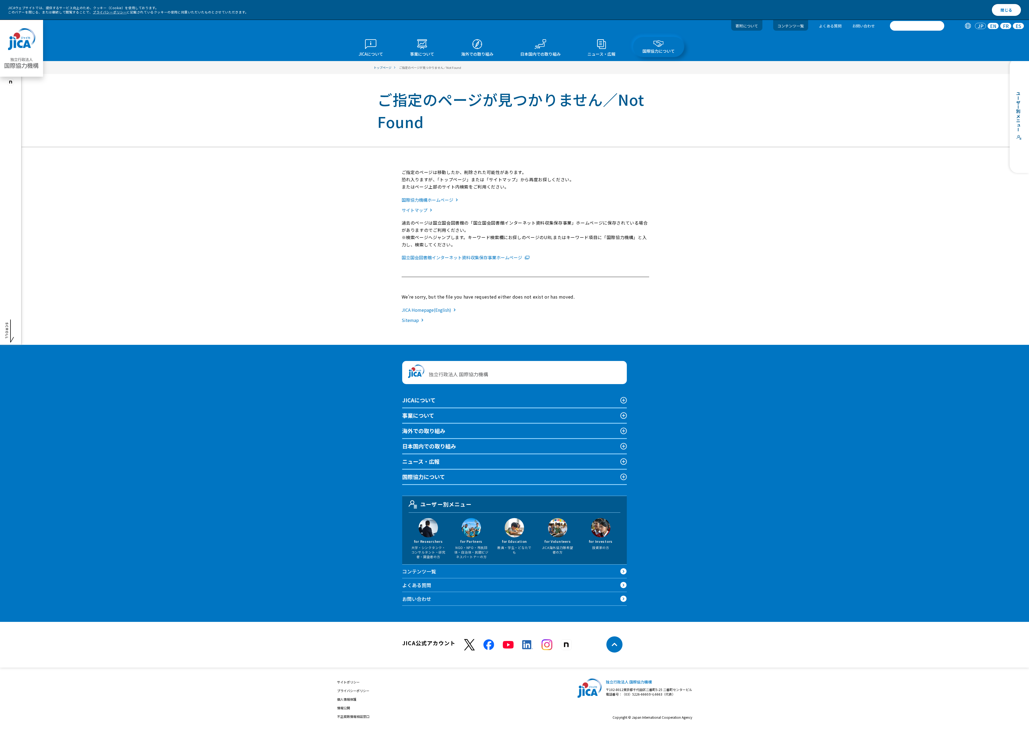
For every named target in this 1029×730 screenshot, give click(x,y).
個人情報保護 (346, 699)
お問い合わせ (863, 26)
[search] (917, 26)
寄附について (746, 26)
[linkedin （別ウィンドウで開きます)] (527, 644)
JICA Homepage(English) (426, 310)
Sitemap (410, 320)
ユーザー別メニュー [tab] (446, 504)
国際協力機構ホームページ (427, 200)
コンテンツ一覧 (790, 26)
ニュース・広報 (421, 461)
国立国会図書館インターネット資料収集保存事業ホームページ (462, 257)
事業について (418, 415)
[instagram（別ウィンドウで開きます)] (11, 82)
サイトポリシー (348, 682)
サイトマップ (414, 210)
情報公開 (343, 708)
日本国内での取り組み (429, 446)
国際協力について (423, 477)
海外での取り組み (423, 431)
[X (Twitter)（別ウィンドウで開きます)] (469, 645)
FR (1006, 26)
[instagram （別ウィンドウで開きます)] (547, 644)
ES (1018, 26)
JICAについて (419, 400)
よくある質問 (830, 26)
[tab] (967, 26)
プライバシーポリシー (110, 12)
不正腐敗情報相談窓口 (353, 716)
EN (993, 26)
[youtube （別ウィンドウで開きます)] (508, 645)
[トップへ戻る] (614, 644)
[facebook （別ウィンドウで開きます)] (488, 644)
